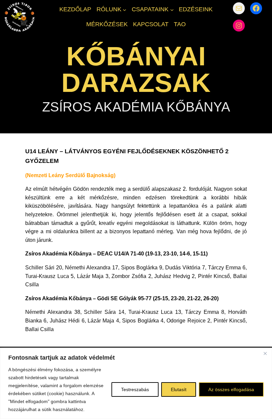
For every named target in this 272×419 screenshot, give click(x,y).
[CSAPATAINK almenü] (172, 9)
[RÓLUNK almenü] (124, 9)
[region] (136, 383)
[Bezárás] (265, 353)
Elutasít (178, 389)
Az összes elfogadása (231, 389)
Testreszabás (135, 389)
